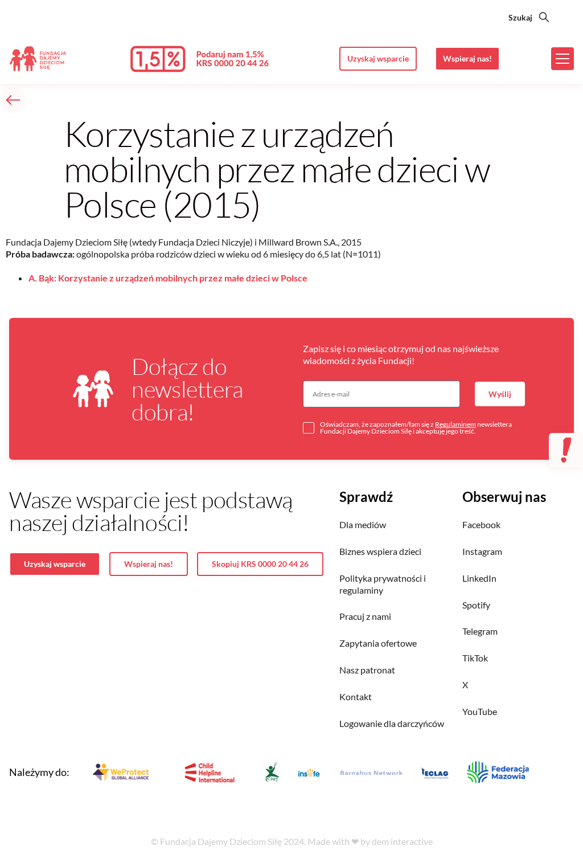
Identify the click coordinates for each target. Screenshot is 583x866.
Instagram (482, 551)
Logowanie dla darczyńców (391, 723)
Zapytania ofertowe (378, 643)
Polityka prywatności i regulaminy (382, 584)
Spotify (476, 604)
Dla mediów (362, 524)
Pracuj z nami (365, 616)
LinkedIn (479, 578)
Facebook (481, 524)
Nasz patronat (367, 669)
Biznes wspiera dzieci (380, 551)
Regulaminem (455, 424)
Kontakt (355, 696)
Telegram (480, 631)
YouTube (479, 711)
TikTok (475, 657)
